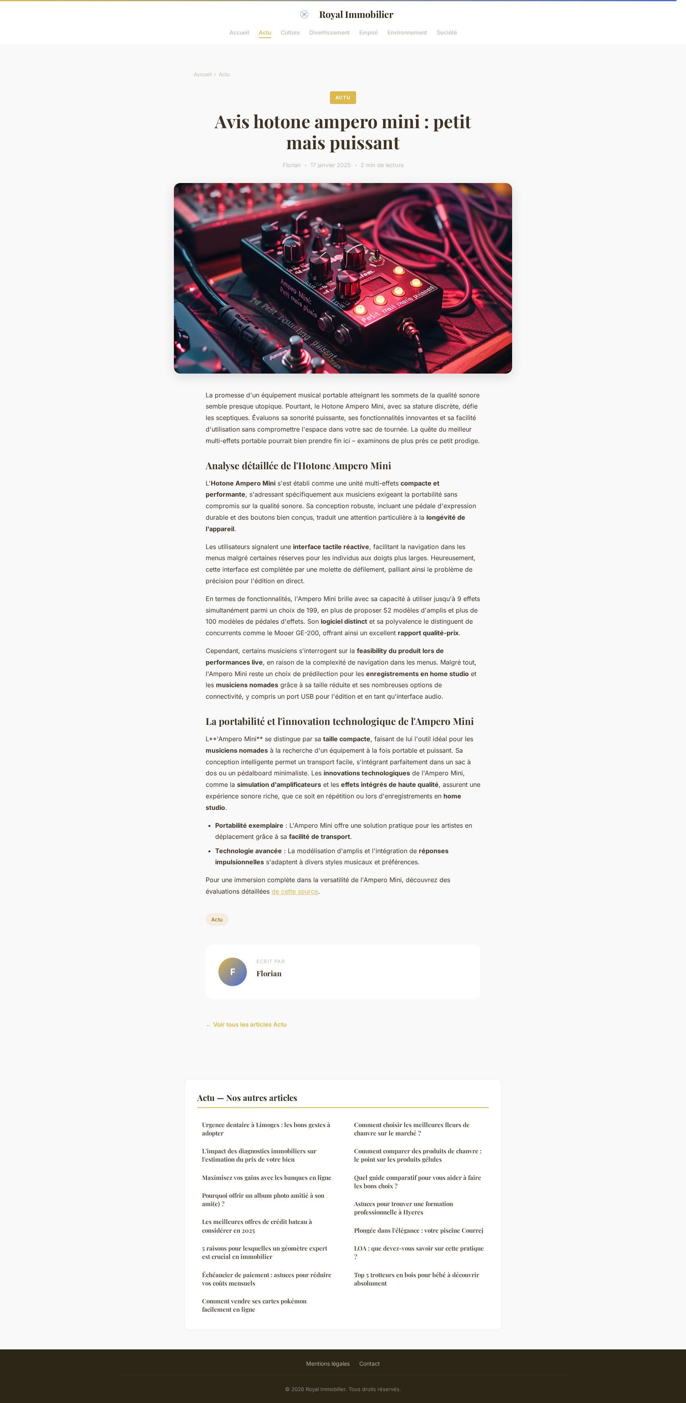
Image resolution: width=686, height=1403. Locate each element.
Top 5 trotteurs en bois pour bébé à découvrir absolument (416, 1279)
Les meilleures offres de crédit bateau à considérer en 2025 (257, 1226)
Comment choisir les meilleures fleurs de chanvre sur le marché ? (412, 1129)
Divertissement (329, 32)
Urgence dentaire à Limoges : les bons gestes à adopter (266, 1129)
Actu (265, 32)
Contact (369, 1363)
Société (447, 32)
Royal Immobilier (356, 14)
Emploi (368, 32)
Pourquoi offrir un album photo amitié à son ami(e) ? (263, 1199)
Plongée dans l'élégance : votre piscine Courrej (418, 1230)
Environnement (407, 32)
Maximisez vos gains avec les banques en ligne (266, 1177)
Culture (290, 32)
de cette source (295, 891)
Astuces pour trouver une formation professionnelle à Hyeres (403, 1208)
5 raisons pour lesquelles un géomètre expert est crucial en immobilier (264, 1252)
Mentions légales (328, 1363)
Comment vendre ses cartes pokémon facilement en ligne (254, 1305)
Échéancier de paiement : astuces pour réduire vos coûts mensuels (266, 1279)
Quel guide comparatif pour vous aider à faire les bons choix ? (417, 1182)
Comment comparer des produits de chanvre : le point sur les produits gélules (418, 1155)
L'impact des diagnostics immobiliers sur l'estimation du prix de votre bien (259, 1155)
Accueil (239, 32)
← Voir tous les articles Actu (246, 1024)
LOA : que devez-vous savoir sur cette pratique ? (419, 1252)
